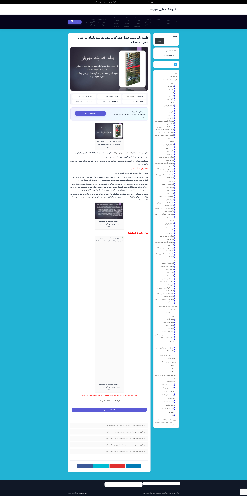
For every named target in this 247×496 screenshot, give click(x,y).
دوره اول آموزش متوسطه (126, 22)
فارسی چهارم (169, 193)
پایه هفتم (172, 371)
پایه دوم (173, 102)
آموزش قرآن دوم (168, 105)
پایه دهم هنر (171, 412)
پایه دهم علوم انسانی (167, 394)
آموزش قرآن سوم (168, 144)
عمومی (173, 344)
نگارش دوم (170, 118)
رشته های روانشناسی (167, 331)
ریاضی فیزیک (171, 381)
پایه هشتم (172, 368)
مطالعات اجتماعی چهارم (166, 196)
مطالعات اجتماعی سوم (166, 157)
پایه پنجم (172, 220)
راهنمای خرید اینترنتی (109, 400)
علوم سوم (170, 151)
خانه (175, 22)
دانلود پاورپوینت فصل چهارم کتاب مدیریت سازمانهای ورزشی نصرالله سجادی (126, 438)
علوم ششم (170, 272)
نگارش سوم (170, 160)
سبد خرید (75, 22)
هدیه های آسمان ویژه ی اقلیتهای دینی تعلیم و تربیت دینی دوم (164, 135)
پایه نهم (173, 365)
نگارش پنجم (170, 239)
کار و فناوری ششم (168, 278)
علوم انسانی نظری (169, 391)
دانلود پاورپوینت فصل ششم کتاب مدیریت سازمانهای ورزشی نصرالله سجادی (126, 445)
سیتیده (132, 101)
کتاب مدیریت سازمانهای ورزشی (122, 152)
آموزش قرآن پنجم (168, 223)
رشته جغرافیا (170, 325)
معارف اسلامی (170, 405)
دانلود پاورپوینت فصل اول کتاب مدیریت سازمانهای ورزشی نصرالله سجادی (126, 425)
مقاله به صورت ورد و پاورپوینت (137, 22)
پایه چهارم (172, 181)
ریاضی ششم (170, 269)
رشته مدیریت (170, 328)
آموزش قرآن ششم (168, 263)
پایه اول (173, 83)
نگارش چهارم (170, 199)
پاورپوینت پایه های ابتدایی (158, 22)
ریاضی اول (170, 86)
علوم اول (171, 89)
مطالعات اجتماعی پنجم (166, 236)
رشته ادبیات (171, 358)
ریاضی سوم (170, 148)
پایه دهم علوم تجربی (167, 401)
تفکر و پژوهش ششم (167, 266)
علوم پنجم (170, 230)
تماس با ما (95, 2)
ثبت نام (146, 2)
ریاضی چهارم (170, 187)
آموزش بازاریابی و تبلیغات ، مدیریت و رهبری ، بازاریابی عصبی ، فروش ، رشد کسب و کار (96, 22)
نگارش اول (170, 99)
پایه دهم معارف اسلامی (166, 408)
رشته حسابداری (170, 312)
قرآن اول (171, 95)
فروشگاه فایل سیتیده (73, 493)
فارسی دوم (170, 115)
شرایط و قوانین (114, 2)
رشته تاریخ (170, 319)
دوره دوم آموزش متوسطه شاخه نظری (115, 22)
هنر (173, 415)
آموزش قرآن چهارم (168, 184)
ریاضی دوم (170, 108)
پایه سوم (172, 141)
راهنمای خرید (107, 2)
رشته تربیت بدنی (131, 96)
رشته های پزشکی (170, 309)
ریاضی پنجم (170, 227)
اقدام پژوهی (168, 22)
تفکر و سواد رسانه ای (167, 387)
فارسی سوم (170, 154)
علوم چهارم (170, 190)
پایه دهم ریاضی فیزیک (167, 384)
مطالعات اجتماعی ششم (166, 281)
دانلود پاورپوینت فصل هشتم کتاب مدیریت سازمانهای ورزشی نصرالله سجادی (126, 451)
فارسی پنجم (170, 233)
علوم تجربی (171, 398)
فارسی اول (170, 92)
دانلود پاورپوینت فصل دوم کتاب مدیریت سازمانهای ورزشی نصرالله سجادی (126, 432)
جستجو (175, 36)
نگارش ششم (170, 285)
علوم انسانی (171, 316)
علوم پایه (172, 341)
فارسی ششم (169, 275)
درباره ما (101, 2)
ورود (152, 2)
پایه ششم (172, 260)
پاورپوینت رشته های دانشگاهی (148, 22)
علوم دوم (171, 112)
